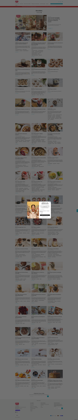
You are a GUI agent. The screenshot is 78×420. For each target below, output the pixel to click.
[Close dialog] (50, 202)
